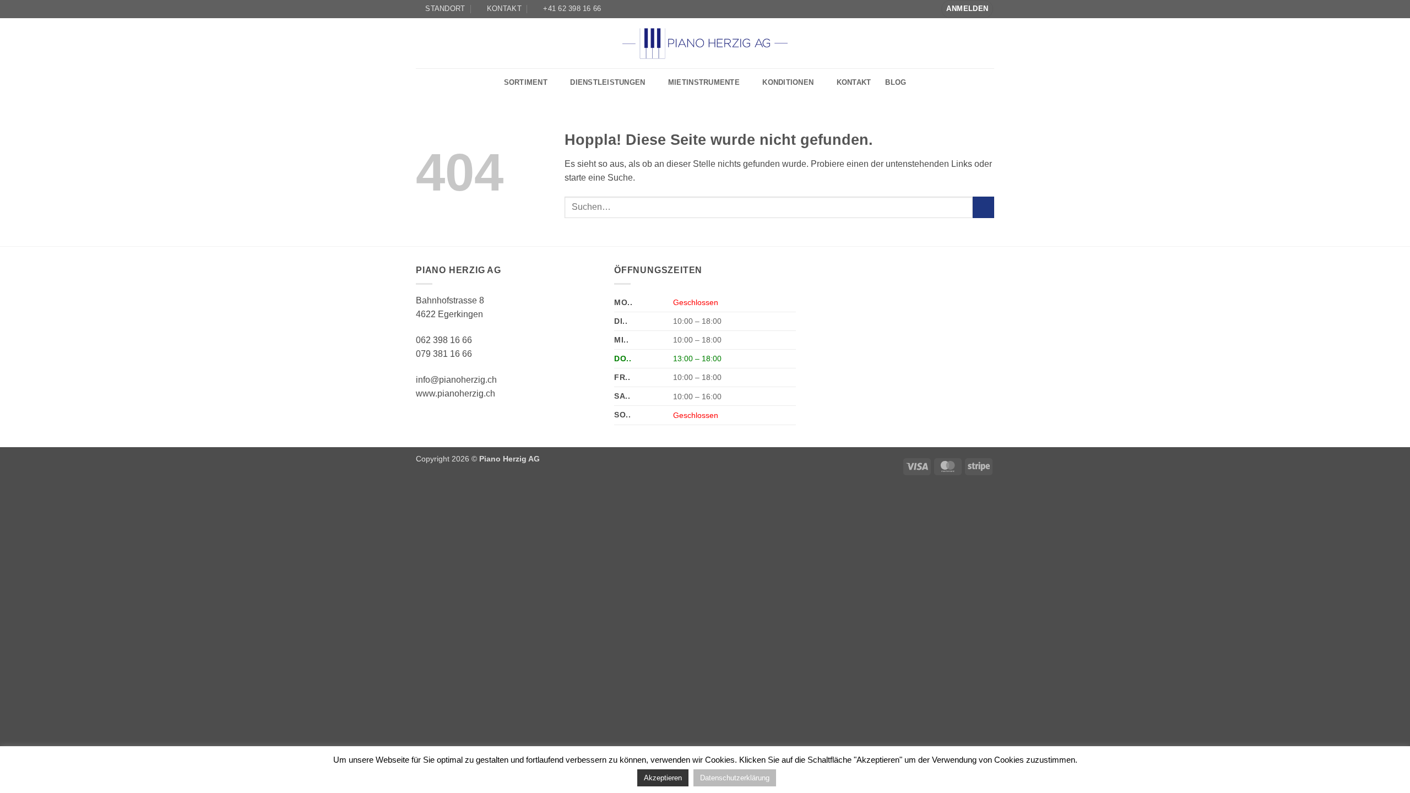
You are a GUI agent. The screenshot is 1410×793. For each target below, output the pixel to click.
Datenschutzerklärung (734, 778)
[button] (967, 9)
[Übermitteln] (983, 207)
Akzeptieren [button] (663, 778)
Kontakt (854, 82)
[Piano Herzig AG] (705, 43)
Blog (895, 82)
